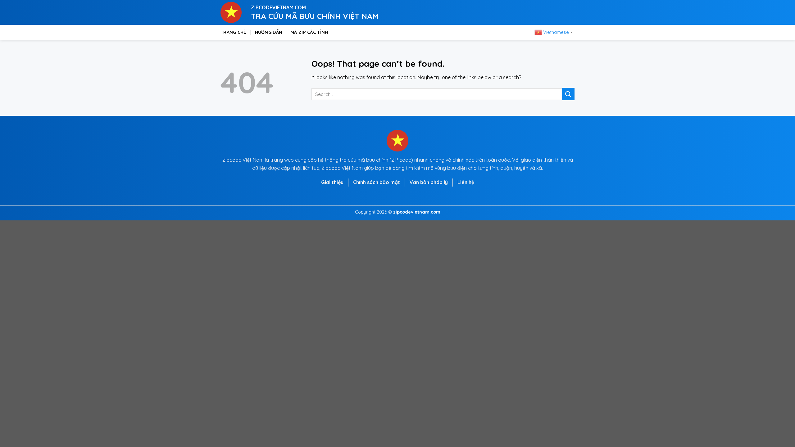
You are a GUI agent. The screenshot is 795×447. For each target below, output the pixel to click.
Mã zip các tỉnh (309, 32)
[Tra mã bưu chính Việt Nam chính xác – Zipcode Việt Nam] (231, 12)
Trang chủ (233, 32)
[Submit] (568, 94)
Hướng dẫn (269, 32)
